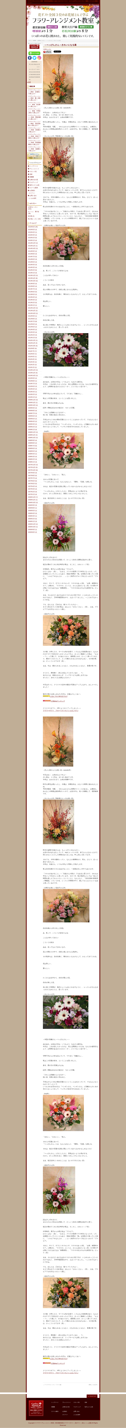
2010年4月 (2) (32, 389)
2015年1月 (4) (32, 240)
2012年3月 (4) (32, 332)
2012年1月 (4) (32, 337)
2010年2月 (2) (32, 394)
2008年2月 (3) (32, 459)
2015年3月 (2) (32, 235)
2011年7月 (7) (32, 351)
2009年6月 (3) (32, 416)
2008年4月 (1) (32, 454)
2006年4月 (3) (32, 513)
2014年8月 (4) (32, 254)
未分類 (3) (31, 216)
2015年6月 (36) (33, 227)
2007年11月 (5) (33, 467)
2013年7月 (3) (32, 289)
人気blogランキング (58, 701)
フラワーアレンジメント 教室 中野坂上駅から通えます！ (34, 110)
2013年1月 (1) (32, 305)
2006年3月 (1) (32, 516)
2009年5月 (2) (32, 418)
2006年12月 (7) (33, 497)
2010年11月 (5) (33, 373)
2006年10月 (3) (33, 502)
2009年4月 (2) (32, 421)
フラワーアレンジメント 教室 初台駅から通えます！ (34, 104)
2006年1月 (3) (32, 521)
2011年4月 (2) (32, 359)
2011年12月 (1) (33, 340)
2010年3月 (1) (32, 391)
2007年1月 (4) (32, 494)
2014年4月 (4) (32, 264)
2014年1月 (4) (32, 273)
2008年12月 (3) (33, 432)
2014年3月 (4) (32, 267)
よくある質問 (32, 198)
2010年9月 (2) (32, 378)
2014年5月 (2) (32, 262)
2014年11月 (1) (33, 246)
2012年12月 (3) (33, 308)
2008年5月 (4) (32, 451)
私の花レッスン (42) (34, 219)
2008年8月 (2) (32, 443)
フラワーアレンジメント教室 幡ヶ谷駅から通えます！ (34, 98)
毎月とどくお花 (34, 185)
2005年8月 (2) (32, 532)
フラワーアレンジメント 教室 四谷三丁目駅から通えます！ (34, 136)
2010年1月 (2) (32, 397)
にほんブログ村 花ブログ (59, 696)
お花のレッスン (47, 49)
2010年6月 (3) (32, 386)
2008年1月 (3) (32, 462)
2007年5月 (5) (32, 483)
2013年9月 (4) (32, 283)
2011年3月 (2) (32, 362)
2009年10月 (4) (33, 405)
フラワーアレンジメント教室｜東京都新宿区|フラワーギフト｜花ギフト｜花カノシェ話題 (64, 1423)
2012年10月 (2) (33, 313)
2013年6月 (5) (32, 291)
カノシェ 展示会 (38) (33, 212)
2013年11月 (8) (33, 278)
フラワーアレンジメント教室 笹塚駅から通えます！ (34, 91)
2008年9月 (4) (32, 440)
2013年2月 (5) (32, 302)
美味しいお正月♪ (94, 1384)
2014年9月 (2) (32, 251)
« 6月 (29, 82)
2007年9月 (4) (32, 473)
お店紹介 (32, 190)
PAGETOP (93, 1396)
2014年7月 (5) (32, 256)
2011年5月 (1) (32, 356)
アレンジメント (34, 169)
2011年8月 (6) (32, 348)
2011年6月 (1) (32, 354)
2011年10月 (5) (33, 346)
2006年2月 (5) (32, 518)
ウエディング (34, 182)
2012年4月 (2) (32, 329)
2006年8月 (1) (32, 508)
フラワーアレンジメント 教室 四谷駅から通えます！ (34, 129)
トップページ (34, 166)
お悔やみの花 (34, 179)
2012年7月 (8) (32, 321)
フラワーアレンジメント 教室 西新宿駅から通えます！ (34, 117)
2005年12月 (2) (33, 524)
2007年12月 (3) (33, 464)
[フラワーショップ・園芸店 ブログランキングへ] (47, 51)
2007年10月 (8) (33, 470)
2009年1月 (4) (32, 429)
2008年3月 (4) (32, 456)
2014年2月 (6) (32, 270)
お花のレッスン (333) (33, 208)
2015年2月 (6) (32, 237)
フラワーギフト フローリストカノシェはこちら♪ (60, 710)
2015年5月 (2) (32, 229)
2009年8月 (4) (32, 410)
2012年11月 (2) (33, 310)
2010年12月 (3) (33, 370)
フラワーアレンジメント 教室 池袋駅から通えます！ (34, 148)
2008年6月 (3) (32, 448)
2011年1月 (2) (32, 367)
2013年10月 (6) (33, 281)
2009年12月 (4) (33, 400)
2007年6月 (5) (32, 481)
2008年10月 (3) (33, 437)
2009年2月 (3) (32, 427)
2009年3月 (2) (32, 424)
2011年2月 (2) (32, 364)
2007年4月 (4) (32, 486)
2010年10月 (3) (33, 375)
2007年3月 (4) (32, 489)
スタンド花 (33, 171)
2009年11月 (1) (33, 402)
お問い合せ (33, 195)
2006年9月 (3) (32, 505)
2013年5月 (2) (32, 294)
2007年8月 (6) (32, 475)
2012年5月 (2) (32, 327)
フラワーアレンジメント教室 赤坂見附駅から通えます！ (34, 123)
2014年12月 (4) (33, 243)
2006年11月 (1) (33, 500)
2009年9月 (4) (32, 408)
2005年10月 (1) (33, 527)
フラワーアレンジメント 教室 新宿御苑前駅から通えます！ (34, 142)
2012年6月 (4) (32, 324)
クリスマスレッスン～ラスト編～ (52, 1384)
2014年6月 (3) (32, 259)
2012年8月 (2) (32, 319)
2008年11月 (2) (33, 435)
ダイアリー (32, 193)
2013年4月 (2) (32, 297)
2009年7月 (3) (32, 413)
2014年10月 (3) (33, 248)
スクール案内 (34, 187)
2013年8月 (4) (32, 286)
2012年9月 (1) (32, 316)
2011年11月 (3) (32, 343)
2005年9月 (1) (32, 529)
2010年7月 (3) (32, 383)
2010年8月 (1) (32, 381)
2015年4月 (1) (32, 232)
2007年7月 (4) (32, 478)
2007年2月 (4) (32, 491)
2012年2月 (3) (32, 335)
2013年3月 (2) (32, 300)
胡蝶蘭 (32, 177)
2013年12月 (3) (33, 275)
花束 (31, 174)
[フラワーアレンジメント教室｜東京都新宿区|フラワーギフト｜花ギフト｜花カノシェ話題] (63, 21)
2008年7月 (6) (32, 446)
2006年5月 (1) (32, 510)
